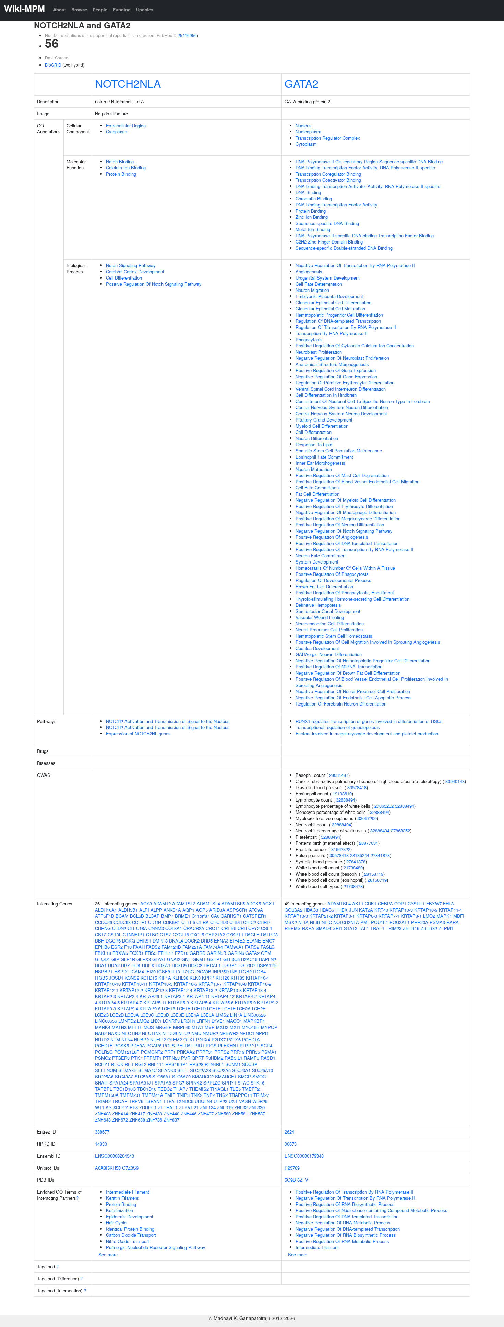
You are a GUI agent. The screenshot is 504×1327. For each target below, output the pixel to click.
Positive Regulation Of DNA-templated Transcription (347, 543)
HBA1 (101, 965)
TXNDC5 (184, 1101)
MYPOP (269, 1027)
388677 (102, 1131)
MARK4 (102, 1027)
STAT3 (350, 928)
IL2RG (187, 971)
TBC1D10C (124, 1089)
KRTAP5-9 (245, 1002)
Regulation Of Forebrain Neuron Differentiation (341, 703)
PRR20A (419, 922)
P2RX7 (219, 1039)
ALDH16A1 (106, 910)
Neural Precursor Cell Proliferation (329, 629)
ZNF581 (240, 1113)
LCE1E (214, 1008)
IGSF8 (163, 971)
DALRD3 (269, 934)
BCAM (122, 916)
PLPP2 (247, 1045)
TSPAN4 (153, 1101)
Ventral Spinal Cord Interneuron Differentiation (341, 389)
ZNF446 (188, 1113)
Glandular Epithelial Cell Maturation (330, 308)
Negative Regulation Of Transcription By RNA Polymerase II (355, 265)
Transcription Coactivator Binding (328, 180)
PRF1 (170, 1051)
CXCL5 (197, 934)
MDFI (458, 916)
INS (234, 971)
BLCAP (152, 916)
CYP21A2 (215, 934)
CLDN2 (119, 928)
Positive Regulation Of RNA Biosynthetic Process (345, 1204)
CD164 (154, 922)
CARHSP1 (231, 916)
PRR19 (237, 1051)
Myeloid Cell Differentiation (322, 426)
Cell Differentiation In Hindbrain (326, 395)
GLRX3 (143, 959)
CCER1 (139, 922)
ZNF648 (103, 1119)
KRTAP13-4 (254, 990)
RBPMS (293, 928)
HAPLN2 (267, 959)
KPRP (208, 977)
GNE (186, 959)
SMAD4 (323, 928)
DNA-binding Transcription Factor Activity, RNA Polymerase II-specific (365, 167)
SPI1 (338, 928)
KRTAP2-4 (127, 996)
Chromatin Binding (314, 198)
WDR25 (259, 1101)
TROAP (120, 1101)
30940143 (455, 781)
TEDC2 (165, 1089)
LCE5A (207, 1014)
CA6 (215, 916)
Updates (144, 9)
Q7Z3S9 (130, 1167)
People (100, 9)
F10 (128, 947)
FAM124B (171, 947)
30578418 (357, 787)
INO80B (203, 971)
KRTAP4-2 (246, 996)
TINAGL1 (219, 1089)
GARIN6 (236, 953)
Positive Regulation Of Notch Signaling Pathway (154, 284)
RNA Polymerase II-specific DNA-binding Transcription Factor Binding (365, 235)
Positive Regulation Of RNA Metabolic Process (342, 1241)
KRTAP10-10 (108, 984)
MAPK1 (444, 916)
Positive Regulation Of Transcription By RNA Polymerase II (354, 549)
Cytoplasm (116, 131)
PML (365, 922)
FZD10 (181, 953)
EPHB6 (102, 947)
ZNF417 (137, 1113)
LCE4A (192, 1014)
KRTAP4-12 (223, 996)
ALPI (144, 910)
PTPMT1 (152, 1058)
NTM (115, 1039)
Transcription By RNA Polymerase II (332, 333)
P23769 (292, 1167)
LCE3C (147, 1014)
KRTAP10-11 (135, 984)
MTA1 (197, 1027)
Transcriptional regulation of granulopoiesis (338, 727)
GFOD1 (102, 959)
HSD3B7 (246, 965)
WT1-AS (103, 1107)
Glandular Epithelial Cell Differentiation (333, 302)
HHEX (148, 965)
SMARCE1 (226, 1076)
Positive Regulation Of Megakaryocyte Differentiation (348, 518)
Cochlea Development (317, 648)
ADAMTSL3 (183, 903)
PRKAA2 (186, 1051)
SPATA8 (163, 1082)
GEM (266, 953)
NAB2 (101, 1033)
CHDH (235, 922)
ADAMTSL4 (208, 903)
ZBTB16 (411, 928)
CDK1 (370, 903)
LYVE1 (218, 1021)
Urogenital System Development (328, 277)
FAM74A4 (213, 947)
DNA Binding (308, 192)
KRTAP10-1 (257, 977)
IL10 (175, 971)
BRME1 (182, 916)
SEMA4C (147, 1070)
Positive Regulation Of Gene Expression (336, 370)
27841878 (380, 855)
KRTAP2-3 (105, 996)
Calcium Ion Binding (126, 167)
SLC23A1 (241, 1070)
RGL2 (140, 1064)
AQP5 (202, 910)
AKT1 (357, 903)
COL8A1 (173, 928)
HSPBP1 (104, 971)
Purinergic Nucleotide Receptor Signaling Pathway (155, 1247)
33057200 (367, 818)
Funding (122, 9)
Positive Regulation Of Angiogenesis (332, 537)
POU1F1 (379, 922)
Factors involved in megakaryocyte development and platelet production (367, 733)
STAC (243, 1082)
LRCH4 (188, 1021)
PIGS (211, 1045)
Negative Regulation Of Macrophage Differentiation (346, 512)
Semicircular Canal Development (328, 611)
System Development (317, 561)
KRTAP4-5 (109, 1002)
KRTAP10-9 (259, 984)
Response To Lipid (314, 444)
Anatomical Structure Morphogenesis (332, 364)
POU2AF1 (399, 922)
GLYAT (159, 959)
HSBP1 (229, 965)
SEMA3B (127, 1070)
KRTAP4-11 (198, 996)
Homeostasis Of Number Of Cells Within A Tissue (345, 568)
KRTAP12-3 (156, 990)
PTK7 (136, 1058)
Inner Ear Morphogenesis (320, 463)
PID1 (199, 1045)
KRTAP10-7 (210, 984)
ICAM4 (137, 971)
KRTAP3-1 (174, 996)
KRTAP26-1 (151, 996)
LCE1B (184, 1008)
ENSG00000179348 (304, 1155)
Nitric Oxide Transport (127, 1241)
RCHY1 (102, 1064)
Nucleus (304, 125)
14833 (101, 1143)
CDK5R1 (171, 922)
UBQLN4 (203, 1101)
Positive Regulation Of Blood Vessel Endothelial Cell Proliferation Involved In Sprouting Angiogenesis (372, 682)
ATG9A (256, 910)
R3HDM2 (214, 1058)
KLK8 (195, 977)
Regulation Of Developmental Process (333, 580)
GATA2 (302, 83)
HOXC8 (195, 965)
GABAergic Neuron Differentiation (329, 654)
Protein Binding (121, 173)
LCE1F (229, 1008)
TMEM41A (152, 1095)
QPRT (198, 1058)
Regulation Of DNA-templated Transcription (338, 321)
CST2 (100, 934)
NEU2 (184, 1033)
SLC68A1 (161, 1076)
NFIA (303, 922)
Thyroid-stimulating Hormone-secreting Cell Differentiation (352, 598)
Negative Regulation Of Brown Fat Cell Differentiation (348, 673)
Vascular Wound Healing (320, 617)
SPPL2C (211, 1082)
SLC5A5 (143, 1076)
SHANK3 (167, 1070)
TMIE (170, 1095)
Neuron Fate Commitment (321, 555)
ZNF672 (120, 1119)
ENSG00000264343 (114, 1155)
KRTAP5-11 (155, 1002)
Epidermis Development (129, 1216)
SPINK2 (194, 1082)
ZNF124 (208, 1107)
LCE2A (244, 1008)
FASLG (268, 947)
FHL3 (448, 903)
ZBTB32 (429, 928)
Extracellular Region (126, 125)
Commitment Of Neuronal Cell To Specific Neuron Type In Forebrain (363, 401)
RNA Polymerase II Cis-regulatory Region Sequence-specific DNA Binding (369, 161)
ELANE (253, 940)
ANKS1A (172, 910)
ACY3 (146, 903)
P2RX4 (203, 1039)
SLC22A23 (200, 1070)
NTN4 (127, 1039)
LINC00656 (106, 1021)
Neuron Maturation (314, 469)
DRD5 (207, 940)
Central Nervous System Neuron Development (341, 413)
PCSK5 (121, 1045)
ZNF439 (154, 1113)
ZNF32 (241, 1107)
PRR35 (253, 1051)
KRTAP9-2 (267, 1002)
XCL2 (118, 1107)
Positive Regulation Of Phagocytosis (332, 574)
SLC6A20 (181, 1076)
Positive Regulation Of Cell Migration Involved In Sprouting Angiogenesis (368, 642)
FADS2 (153, 947)
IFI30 (150, 971)
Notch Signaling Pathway (131, 265)
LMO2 (143, 1021)
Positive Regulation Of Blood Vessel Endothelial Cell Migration (357, 481)
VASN (245, 1101)
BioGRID (53, 65)
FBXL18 (103, 953)
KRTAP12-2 (131, 990)
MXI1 (235, 1027)
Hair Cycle (116, 1222)
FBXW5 (120, 953)
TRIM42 (103, 1101)
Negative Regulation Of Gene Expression (336, 376)
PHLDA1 (184, 1045)
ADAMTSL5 (233, 903)
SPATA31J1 (141, 1082)
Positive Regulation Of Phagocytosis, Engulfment (345, 592)
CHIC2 (249, 922)
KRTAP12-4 (180, 990)
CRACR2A (193, 928)
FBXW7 (434, 903)
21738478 (353, 886)
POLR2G (104, 1051)
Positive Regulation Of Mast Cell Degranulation (342, 475)
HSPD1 (121, 971)
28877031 (368, 843)
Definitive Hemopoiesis (318, 605)
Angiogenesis (309, 271)
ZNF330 (257, 1107)
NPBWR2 (228, 1033)
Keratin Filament (122, 1198)
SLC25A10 (262, 1070)
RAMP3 (251, 1058)
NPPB (262, 1033)
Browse (79, 9)
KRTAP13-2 (205, 990)
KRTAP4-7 (131, 1002)
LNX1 (156, 1021)
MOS (149, 1027)
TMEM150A (107, 1095)
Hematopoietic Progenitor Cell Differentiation (339, 314)
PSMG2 (103, 1058)
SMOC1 (260, 1076)
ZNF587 (257, 1113)
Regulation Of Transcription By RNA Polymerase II (346, 327)
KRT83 (237, 977)
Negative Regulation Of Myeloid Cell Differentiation (346, 500)
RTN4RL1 (214, 1064)
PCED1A (251, 1039)
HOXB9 (179, 965)
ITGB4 (259, 971)
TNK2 (196, 1095)
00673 (291, 1143)
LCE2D (117, 1014)
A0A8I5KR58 (108, 1167)
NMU (196, 1033)
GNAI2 (173, 959)
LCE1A (169, 1008)
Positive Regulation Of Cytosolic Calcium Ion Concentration (355, 345)
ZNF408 (103, 1113)
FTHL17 (165, 953)
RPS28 (196, 1064)
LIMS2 (222, 1014)
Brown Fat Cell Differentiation (324, 586)
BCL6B (137, 916)
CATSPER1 (254, 916)
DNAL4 (176, 940)
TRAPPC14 (240, 1095)
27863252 (384, 806)
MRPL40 (181, 1027)
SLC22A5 (221, 1070)
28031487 (338, 775)
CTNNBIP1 (134, 934)
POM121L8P (127, 1051)
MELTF (135, 1027)
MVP (210, 1027)
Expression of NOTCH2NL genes (138, 733)
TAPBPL (103, 1089)
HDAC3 (311, 910)
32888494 (345, 799)
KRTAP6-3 (366, 916)
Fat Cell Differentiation (317, 493)
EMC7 (268, 940)
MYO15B (251, 1027)
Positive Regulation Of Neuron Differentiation (340, 524)
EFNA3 (221, 940)
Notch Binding (120, 161)
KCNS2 (132, 977)
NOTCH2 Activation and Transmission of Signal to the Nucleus (168, 721)
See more (108, 1254)
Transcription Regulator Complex (328, 137)
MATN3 (119, 1027)
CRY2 (254, 928)
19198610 (342, 793)
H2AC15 (249, 959)
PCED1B (104, 1045)
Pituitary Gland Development (324, 419)
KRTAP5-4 (200, 1002)
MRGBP (163, 1027)
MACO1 (234, 1021)
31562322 (340, 849)
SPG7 (178, 1082)
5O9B (290, 1179)
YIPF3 (131, 1107)
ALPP (156, 910)
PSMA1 (269, 1051)
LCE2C (102, 1014)
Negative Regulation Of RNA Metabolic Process (343, 1222)
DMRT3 (160, 940)
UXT (233, 1101)
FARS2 (252, 947)
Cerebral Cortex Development (135, 271)
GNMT (199, 959)
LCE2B (259, 1008)
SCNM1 (233, 1064)
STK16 (257, 1082)
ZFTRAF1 (168, 1107)
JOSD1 (116, 977)
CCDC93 (122, 922)
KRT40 (381, 910)
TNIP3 (183, 1095)
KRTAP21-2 (321, 916)
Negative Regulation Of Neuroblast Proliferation (342, 358)
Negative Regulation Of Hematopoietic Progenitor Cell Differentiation (363, 660)
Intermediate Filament (127, 1191)
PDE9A (137, 1045)
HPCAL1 (212, 965)
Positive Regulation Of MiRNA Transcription (339, 666)
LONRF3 (171, 1021)
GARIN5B (216, 953)
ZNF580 (223, 1113)
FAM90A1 (234, 947)
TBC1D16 (146, 1089)
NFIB (315, 922)
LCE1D (199, 1008)
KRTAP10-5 (185, 984)
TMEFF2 (251, 1089)
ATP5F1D (104, 916)
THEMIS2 (199, 1089)
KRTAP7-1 (389, 916)
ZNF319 (225, 1107)
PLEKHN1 (228, 1045)
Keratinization (119, 1210)
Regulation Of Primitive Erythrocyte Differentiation (345, 382)
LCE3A (132, 1014)
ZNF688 (137, 1119)
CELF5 (188, 922)
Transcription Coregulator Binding (328, 173)
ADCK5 (253, 903)
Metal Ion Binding (313, 229)
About (59, 9)
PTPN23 (171, 1058)
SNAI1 (101, 1082)
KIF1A (164, 977)
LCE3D (162, 1014)
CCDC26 (103, 922)
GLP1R (128, 959)
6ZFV (302, 1179)
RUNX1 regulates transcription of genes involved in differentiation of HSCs (369, 721)
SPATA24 (118, 1082)
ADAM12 (162, 903)
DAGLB (252, 934)
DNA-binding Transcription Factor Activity (336, 204)
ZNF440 (171, 1113)
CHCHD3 (219, 922)
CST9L (114, 934)
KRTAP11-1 (450, 910)
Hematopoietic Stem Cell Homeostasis (334, 635)
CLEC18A (137, 928)
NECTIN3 (151, 1033)
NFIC (327, 922)
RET (129, 1064)
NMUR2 (210, 1033)
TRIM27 (261, 1095)
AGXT (268, 903)
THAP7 (180, 1089)
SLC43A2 (124, 1076)
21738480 (353, 867)
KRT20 (222, 977)
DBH (99, 940)
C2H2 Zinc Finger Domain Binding (329, 241)
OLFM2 (174, 1039)
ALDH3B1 (128, 910)
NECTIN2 (131, 1033)
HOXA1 (163, 965)
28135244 (359, 855)
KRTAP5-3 (178, 1002)
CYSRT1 (234, 934)
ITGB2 (245, 971)
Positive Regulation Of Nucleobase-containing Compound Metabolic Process (371, 1210)
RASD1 (268, 1058)
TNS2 (222, 1095)
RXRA (308, 928)
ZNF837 (171, 1119)
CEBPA (385, 903)
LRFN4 (203, 1021)
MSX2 (291, 922)
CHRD (263, 922)
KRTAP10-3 (160, 984)
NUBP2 (141, 1039)
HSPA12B (267, 965)
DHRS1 (143, 940)
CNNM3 (156, 928)
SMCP (244, 1076)
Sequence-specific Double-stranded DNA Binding (344, 248)
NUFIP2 (158, 1039)
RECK (117, 1064)
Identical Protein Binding (130, 1228)
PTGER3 (121, 1058)
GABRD (197, 953)
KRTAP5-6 (223, 1002)
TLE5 (235, 1089)
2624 (289, 1131)
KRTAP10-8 (235, 984)
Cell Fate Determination (319, 284)
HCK (136, 965)
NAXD (114, 1033)
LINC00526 (255, 1014)
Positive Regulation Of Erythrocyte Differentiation (344, 506)
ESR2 (117, 947)
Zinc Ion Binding (312, 217)
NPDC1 (247, 1033)
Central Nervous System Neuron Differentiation (342, 407)
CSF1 (266, 928)
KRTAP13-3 (230, 990)
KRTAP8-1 (411, 916)
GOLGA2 (293, 910)
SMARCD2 (203, 1076)
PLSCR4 (263, 1045)
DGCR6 (113, 940)
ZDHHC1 (148, 1107)
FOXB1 (136, 953)
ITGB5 (101, 977)
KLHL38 (180, 977)
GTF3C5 (231, 959)
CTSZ (165, 934)
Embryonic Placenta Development (329, 296)
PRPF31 (204, 1051)
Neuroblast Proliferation (319, 351)
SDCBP (249, 1064)
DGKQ (128, 940)
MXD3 (222, 1027)
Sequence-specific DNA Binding (327, 223)
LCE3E (177, 1014)
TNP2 (209, 1095)
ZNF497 (206, 1113)
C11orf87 (200, 916)
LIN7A (236, 1014)
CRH (242, 928)
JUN (353, 910)
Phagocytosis (309, 339)
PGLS (169, 1045)
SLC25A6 (104, 1076)
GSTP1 (214, 959)
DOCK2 (192, 940)
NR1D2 (102, 1039)
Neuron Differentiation (317, 438)
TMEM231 (130, 1095)
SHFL (183, 1070)
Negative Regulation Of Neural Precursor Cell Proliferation (353, 691)
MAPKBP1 (254, 1021)
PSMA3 (437, 922)
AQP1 (188, 910)
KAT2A (366, 910)
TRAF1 (377, 928)
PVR (185, 1058)
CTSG (152, 934)
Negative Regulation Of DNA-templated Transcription (348, 1228)
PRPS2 (221, 1051)
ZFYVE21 (189, 1107)
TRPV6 (136, 1101)
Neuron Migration (312, 290)
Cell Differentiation (124, 277)
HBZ (125, 965)
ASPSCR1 (237, 910)
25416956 (187, 35)
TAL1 (364, 928)
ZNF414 (120, 1113)
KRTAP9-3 (105, 1008)
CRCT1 (213, 928)
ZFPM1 (446, 928)
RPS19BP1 (176, 1064)
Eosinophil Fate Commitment (324, 456)
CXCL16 (181, 934)
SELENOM (106, 1070)
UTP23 (220, 1101)
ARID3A (217, 910)
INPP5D (221, 971)
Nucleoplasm (308, 131)
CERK (202, 922)
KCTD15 (149, 977)
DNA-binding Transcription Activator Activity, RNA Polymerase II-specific (368, 186)
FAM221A (192, 947)
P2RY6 (234, 1039)
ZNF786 (154, 1119)
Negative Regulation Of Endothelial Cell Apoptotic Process (354, 697)
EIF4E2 (237, 940)
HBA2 (114, 965)
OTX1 (189, 1039)
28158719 (373, 873)
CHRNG (103, 928)
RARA (452, 922)
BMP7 (167, 916)
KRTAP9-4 (127, 1008)
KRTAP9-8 (150, 1008)
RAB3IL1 (233, 1058)
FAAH (139, 947)
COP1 (400, 903)
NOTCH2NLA (128, 83)
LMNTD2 (127, 1021)
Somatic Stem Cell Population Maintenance (339, 450)
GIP (115, 959)
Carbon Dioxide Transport (131, 1235)
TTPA (169, 1101)
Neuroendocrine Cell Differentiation (330, 623)
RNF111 (156, 1064)
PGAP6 (153, 1045)
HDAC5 (327, 910)
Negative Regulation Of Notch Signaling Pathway (344, 531)
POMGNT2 (152, 1051)
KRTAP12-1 (106, 990)
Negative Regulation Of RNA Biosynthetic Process (346, 1235)
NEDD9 (169, 1033)
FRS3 (150, 953)
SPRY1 (229, 1082)
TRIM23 (393, 928)
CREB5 (228, 928)
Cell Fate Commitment (318, 487)
